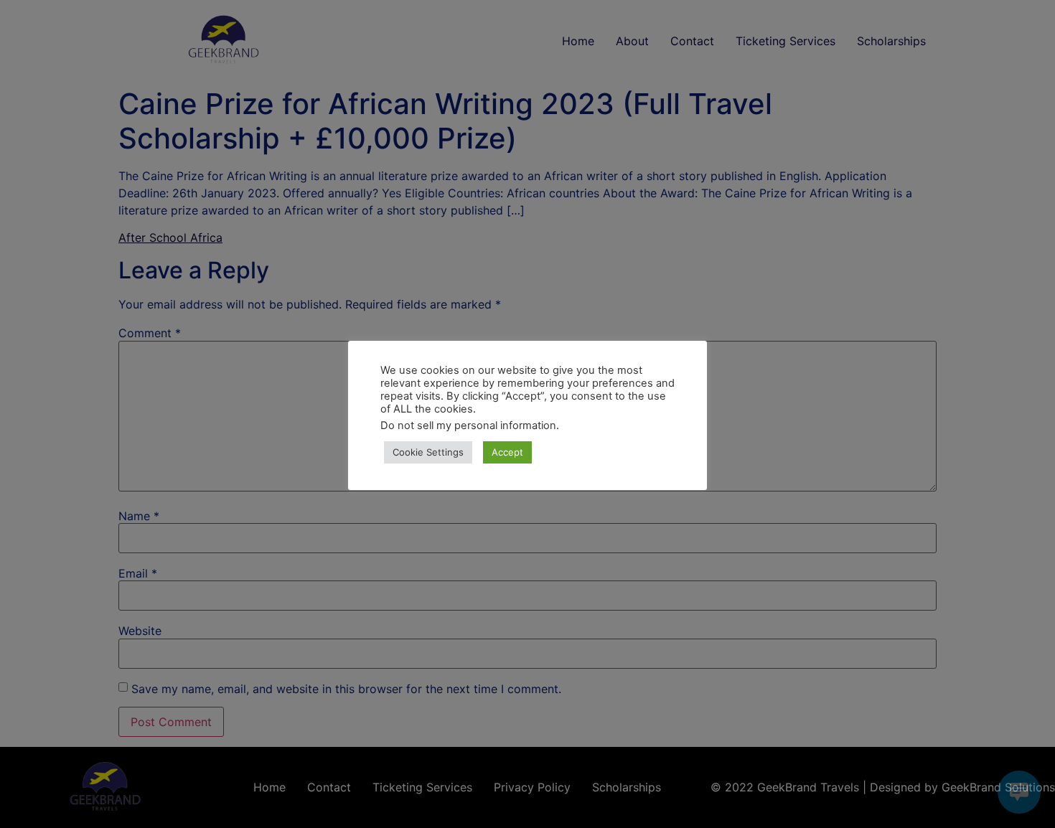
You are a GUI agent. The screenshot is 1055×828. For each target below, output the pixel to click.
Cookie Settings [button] (428, 452)
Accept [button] (507, 452)
